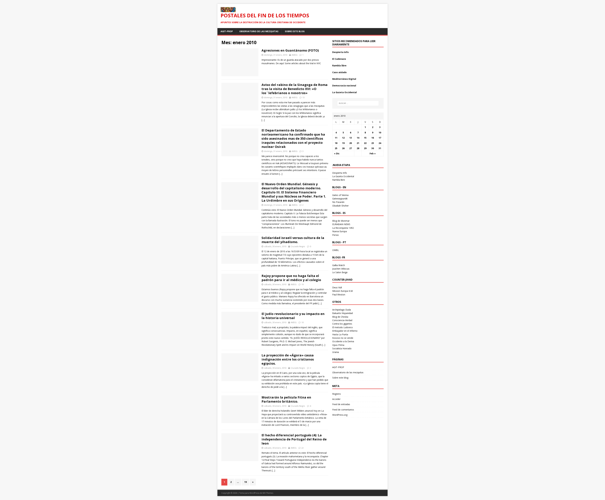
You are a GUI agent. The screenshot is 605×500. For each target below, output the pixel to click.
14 (358, 137)
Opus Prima (338, 344)
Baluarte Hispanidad (342, 313)
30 (372, 148)
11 (336, 137)
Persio (335, 234)
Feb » (373, 153)
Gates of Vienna (340, 195)
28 (358, 148)
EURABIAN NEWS (341, 224)
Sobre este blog (295, 31)
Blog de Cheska (340, 316)
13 (303, 97)
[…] (263, 120)
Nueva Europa (339, 231)
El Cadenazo (339, 58)
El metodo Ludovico (342, 327)
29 (365, 148)
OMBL (335, 250)
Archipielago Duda (341, 309)
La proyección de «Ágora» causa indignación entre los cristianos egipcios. (288, 359)
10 (302, 322)
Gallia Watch (338, 265)
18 (336, 143)
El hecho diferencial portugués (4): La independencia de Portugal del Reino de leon (294, 439)
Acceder (336, 399)
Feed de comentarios (343, 409)
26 (343, 148)
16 (372, 137)
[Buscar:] (358, 103)
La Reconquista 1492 (343, 227)
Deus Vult (337, 287)
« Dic (337, 153)
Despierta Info (340, 52)
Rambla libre (339, 65)
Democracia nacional (344, 85)
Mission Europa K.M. (342, 290)
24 (380, 143)
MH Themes (268, 493)
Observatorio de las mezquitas (258, 31)
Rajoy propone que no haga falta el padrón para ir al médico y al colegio (291, 278)
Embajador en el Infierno (344, 330)
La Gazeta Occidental (344, 92)
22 (302, 447)
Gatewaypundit (340, 198)
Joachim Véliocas (340, 268)
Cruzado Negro (298, 246)
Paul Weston (338, 294)
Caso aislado (339, 72)
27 (350, 148)
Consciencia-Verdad (342, 320)
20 (350, 143)
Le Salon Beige (340, 272)
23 (372, 143)
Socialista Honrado (341, 348)
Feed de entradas (341, 404)
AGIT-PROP (227, 31)
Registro (336, 393)
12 (343, 137)
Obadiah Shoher (340, 205)
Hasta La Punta (340, 334)
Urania (335, 352)
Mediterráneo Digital (344, 78)
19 (302, 284)
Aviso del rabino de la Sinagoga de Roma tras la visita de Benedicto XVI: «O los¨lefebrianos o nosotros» (295, 89)
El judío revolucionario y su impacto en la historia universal (293, 316)
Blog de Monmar (341, 220)
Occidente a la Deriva (343, 341)
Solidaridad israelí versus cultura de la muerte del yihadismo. (293, 240)
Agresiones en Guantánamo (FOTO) (290, 50)
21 (358, 143)
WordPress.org (339, 414)
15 (365, 137)
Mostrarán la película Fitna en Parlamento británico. (286, 399)
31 (380, 148)
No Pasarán (338, 202)
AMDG (294, 54)
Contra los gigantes (342, 323)
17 (380, 137)
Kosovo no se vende (342, 337)
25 (336, 148)
